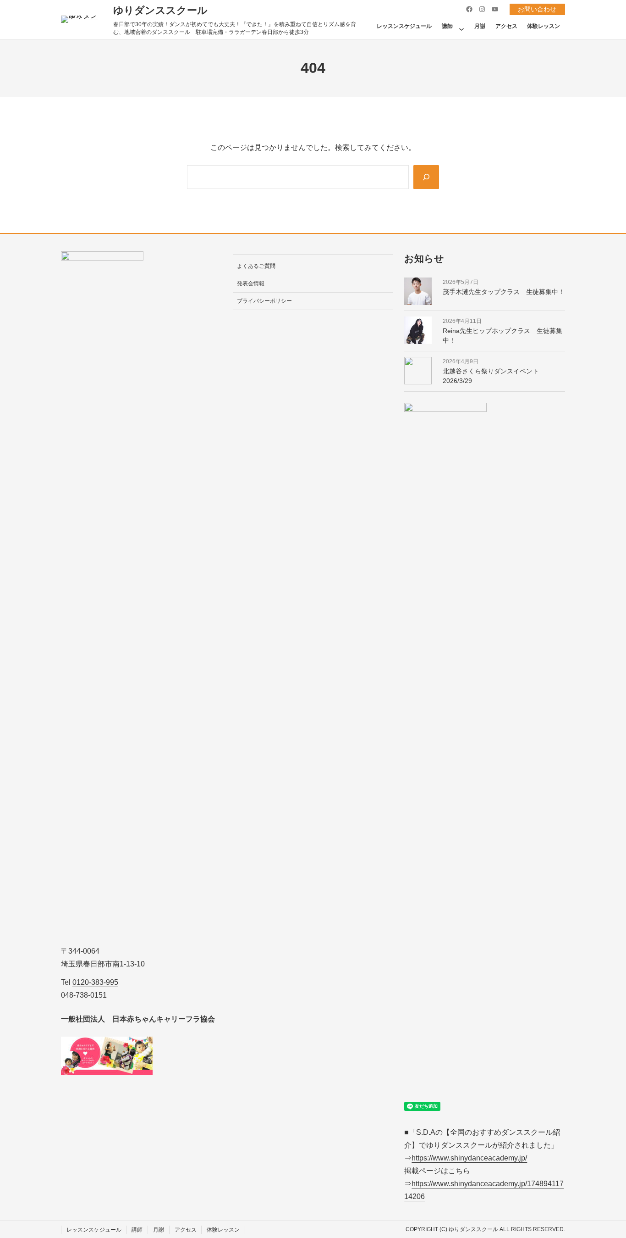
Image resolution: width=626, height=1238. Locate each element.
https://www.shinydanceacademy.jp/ (469, 1158)
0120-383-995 (95, 982)
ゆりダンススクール (160, 10)
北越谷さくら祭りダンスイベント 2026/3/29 (494, 375)
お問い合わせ (537, 9)
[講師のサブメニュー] (461, 26)
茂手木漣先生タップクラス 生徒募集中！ (504, 291)
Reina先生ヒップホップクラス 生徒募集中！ (502, 335)
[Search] (426, 177)
